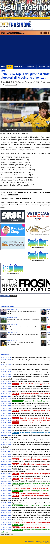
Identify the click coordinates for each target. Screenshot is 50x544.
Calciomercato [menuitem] (30, 66)
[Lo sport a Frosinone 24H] (16, 24)
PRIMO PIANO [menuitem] (18, 66)
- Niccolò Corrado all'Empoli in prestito (28, 527)
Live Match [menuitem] (41, 66)
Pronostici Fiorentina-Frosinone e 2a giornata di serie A (30, 440)
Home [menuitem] (3, 66)
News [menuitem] (9, 66)
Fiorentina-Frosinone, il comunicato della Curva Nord (29, 466)
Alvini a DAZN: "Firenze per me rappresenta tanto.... (23, 334)
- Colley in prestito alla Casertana (26, 478)
